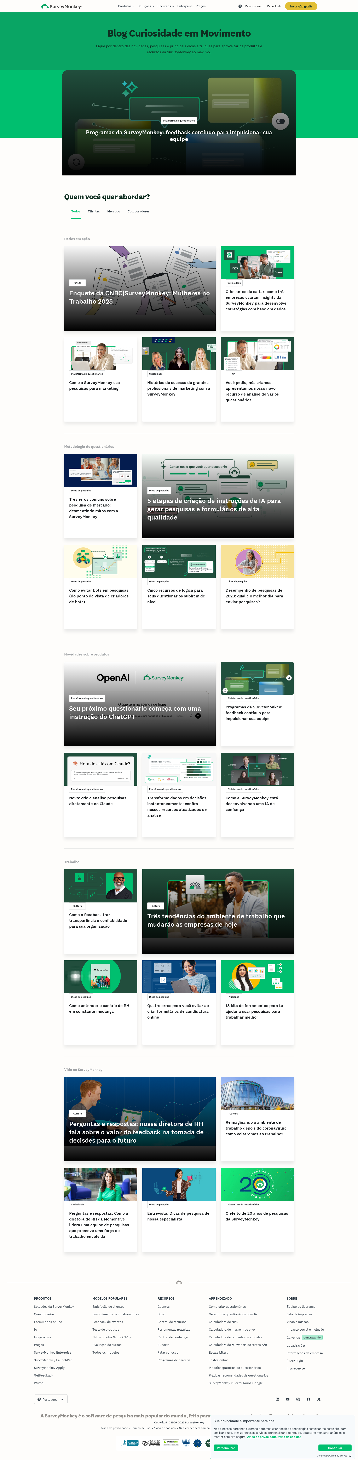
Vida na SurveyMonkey (83, 1069)
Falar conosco (254, 6)
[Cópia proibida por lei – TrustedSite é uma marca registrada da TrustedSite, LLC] (171, 1445)
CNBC (77, 283)
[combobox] (51, 1399)
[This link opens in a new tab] (277, 1399)
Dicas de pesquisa (81, 490)
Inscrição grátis (301, 6)
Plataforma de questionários (179, 120)
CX (233, 373)
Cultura (77, 906)
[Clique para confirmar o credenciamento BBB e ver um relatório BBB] (130, 1445)
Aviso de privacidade (262, 1437)
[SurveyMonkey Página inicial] (61, 6)
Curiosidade (234, 283)
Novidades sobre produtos (86, 654)
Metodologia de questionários (89, 446)
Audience (234, 997)
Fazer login (274, 6)
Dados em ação (77, 238)
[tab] (76, 211)
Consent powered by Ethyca (332, 1455)
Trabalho (71, 861)
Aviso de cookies (289, 1437)
